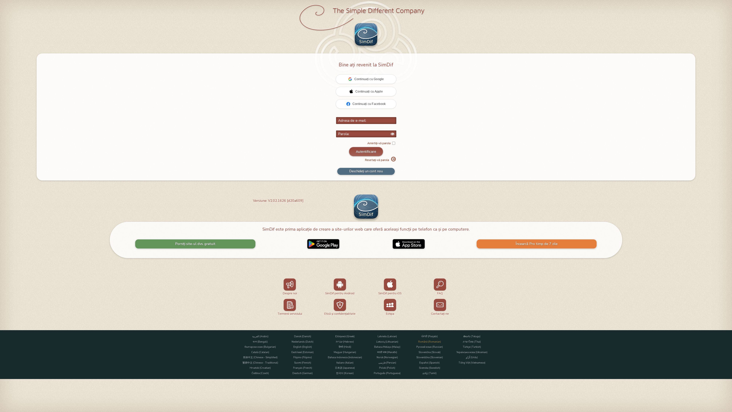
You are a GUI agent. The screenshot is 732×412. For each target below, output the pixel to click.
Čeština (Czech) (260, 373)
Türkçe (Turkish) (472, 347)
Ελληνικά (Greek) (345, 336)
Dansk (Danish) (302, 336)
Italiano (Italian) (344, 363)
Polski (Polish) (387, 368)
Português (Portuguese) (387, 373)
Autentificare (366, 152)
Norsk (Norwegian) (387, 357)
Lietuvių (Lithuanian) (387, 342)
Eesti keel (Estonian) (302, 352)
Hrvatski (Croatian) (260, 368)
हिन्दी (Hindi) (345, 347)
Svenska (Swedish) (429, 368)
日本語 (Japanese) (345, 368)
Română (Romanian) (429, 342)
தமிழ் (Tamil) (430, 373)
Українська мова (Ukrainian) (471, 352)
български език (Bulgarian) (260, 347)
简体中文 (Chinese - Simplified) (260, 357)
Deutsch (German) (302, 373)
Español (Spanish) (429, 363)
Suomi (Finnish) (302, 363)
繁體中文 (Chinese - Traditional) (260, 363)
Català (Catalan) (260, 352)
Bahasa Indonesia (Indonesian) (345, 357)
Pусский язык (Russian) (429, 347)
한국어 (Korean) (345, 373)
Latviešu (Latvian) (387, 336)
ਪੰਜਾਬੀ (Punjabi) (429, 336)
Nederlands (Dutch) (302, 342)
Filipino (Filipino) (302, 357)
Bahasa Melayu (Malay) (387, 347)
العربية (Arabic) (260, 336)
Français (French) (302, 368)
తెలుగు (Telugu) (471, 336)
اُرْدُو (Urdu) (472, 357)
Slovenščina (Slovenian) (429, 357)
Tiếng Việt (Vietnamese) (471, 363)
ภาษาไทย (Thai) (472, 342)
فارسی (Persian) (387, 363)
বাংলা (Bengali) (260, 342)
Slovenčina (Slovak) (430, 352)
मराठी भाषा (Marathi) (387, 352)
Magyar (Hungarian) (345, 352)
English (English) (302, 347)
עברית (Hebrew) (345, 342)
